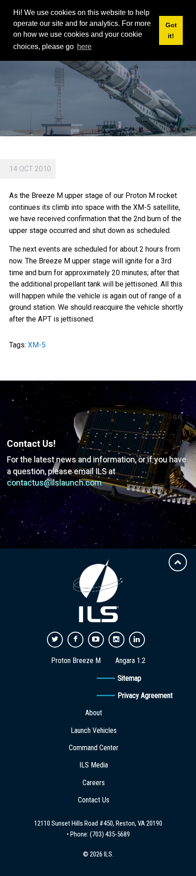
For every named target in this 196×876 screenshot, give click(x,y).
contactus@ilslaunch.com (54, 482)
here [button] (84, 46)
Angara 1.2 (130, 660)
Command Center (94, 747)
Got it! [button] (171, 30)
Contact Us (93, 800)
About (93, 712)
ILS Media (93, 765)
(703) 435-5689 (110, 834)
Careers (94, 782)
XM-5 (37, 345)
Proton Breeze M (76, 660)
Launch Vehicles (94, 730)
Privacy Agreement (145, 695)
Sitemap (129, 678)
